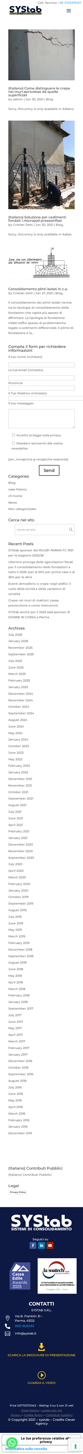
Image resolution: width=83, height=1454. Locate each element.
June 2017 (15, 1022)
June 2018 (15, 969)
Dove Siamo (30, 1410)
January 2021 (17, 838)
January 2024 (18, 739)
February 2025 (19, 680)
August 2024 (17, 720)
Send (49, 470)
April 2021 (15, 825)
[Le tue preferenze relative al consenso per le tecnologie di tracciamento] (76, 1446)
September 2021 (20, 798)
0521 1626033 (24, 1326)
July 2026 (15, 635)
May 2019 (15, 930)
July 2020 (15, 864)
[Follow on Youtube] (50, 1245)
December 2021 (20, 779)
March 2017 (16, 1041)
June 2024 (16, 726)
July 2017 (14, 1015)
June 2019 (15, 923)
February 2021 (18, 831)
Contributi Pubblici (37, 1175)
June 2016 (15, 1094)
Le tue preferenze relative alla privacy (46, 1440)
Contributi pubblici (59, 1415)
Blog (49, 99)
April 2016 (15, 1107)
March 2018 (16, 989)
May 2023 (15, 759)
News (12, 502)
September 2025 (21, 654)
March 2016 (16, 1113)
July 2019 (15, 917)
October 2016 (18, 1067)
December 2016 (20, 1061)
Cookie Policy (33, 1415)
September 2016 (20, 1074)
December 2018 (20, 949)
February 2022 (19, 766)
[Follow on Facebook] (33, 1245)
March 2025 (17, 674)
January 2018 (18, 1002)
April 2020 (16, 871)
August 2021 (17, 805)
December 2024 (20, 694)
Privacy (16, 1415)
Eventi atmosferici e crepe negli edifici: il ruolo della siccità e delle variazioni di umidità (39, 589)
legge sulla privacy (47, 435)
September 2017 (20, 1008)
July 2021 (14, 812)
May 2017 (15, 1028)
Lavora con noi (52, 1410)
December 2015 (20, 1133)
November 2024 (20, 700)
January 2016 (18, 1126)
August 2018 (17, 962)
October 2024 (18, 707)
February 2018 (19, 995)
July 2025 (15, 661)
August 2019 (17, 910)
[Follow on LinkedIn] (41, 1245)
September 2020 (21, 858)
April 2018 (15, 982)
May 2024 (15, 733)
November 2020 (20, 851)
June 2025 (16, 667)
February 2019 (19, 943)
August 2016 (17, 1081)
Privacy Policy (18, 1192)
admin (18, 99)
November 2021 (20, 785)
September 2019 (20, 903)
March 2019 (16, 936)
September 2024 (21, 713)
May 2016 (15, 1100)
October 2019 (18, 897)
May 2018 (15, 976)
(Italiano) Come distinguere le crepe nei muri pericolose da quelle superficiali (39, 91)
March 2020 (17, 877)
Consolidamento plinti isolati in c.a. (38, 289)
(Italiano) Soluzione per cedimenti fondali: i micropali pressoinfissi (37, 219)
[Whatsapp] (12, 1443)
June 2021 (15, 818)
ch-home (15, 496)
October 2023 (18, 746)
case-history (17, 489)
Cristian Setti (23, 225)
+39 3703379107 (69, 3)
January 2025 (18, 687)
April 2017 (15, 1035)
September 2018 (20, 956)
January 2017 (17, 1054)
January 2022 (18, 772)
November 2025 (20, 648)
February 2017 (18, 1048)
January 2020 (18, 890)
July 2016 (15, 1087)
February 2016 (19, 1120)
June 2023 (16, 753)
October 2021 (18, 792)
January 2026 (18, 641)
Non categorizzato (22, 509)
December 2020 (20, 844)
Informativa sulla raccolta (26, 1449)
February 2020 (19, 884)
